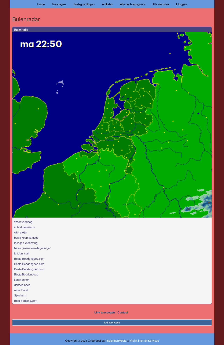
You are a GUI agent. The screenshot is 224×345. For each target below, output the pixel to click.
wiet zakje (20, 232)
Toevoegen (59, 4)
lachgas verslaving (25, 243)
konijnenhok (21, 280)
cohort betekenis (24, 227)
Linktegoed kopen (84, 4)
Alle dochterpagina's (132, 4)
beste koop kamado (26, 238)
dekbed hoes (22, 285)
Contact (122, 312)
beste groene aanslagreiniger (32, 248)
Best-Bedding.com (25, 301)
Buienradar (21, 29)
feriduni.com (21, 253)
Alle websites (160, 4)
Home (41, 4)
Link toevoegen (104, 312)
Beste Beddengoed (26, 274)
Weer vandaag (23, 222)
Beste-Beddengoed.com (29, 259)
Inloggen (181, 4)
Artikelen (107, 4)
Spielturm (20, 295)
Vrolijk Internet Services (144, 340)
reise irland (21, 290)
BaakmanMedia (117, 340)
